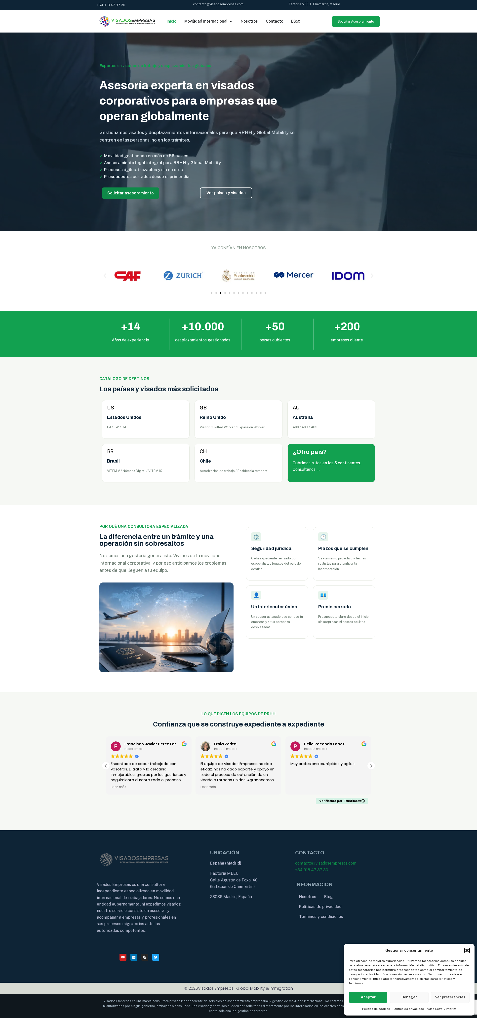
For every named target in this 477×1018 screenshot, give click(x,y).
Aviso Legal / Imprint (441, 1009)
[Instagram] (144, 957)
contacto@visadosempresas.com (325, 863)
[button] (467, 950)
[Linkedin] (133, 957)
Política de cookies (376, 1009)
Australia (303, 417)
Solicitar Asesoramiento (356, 21)
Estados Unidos (124, 417)
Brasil (113, 461)
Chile (205, 461)
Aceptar (368, 997)
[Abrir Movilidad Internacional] (231, 21)
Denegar (409, 997)
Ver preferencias (450, 997)
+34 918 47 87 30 (311, 870)
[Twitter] (155, 957)
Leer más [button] (118, 787)
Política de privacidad (408, 1009)
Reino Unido (213, 417)
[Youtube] (122, 957)
